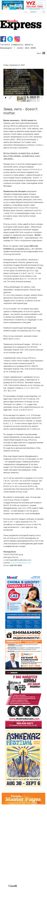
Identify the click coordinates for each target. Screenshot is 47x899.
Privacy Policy (15, 888)
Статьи (5, 854)
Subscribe (6, 872)
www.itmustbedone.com (21, 562)
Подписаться (7, 848)
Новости (5, 851)
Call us (4, 867)
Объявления (7, 856)
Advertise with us (9, 870)
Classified (6, 875)
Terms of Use (6, 888)
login (25, 12)
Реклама (5, 845)
